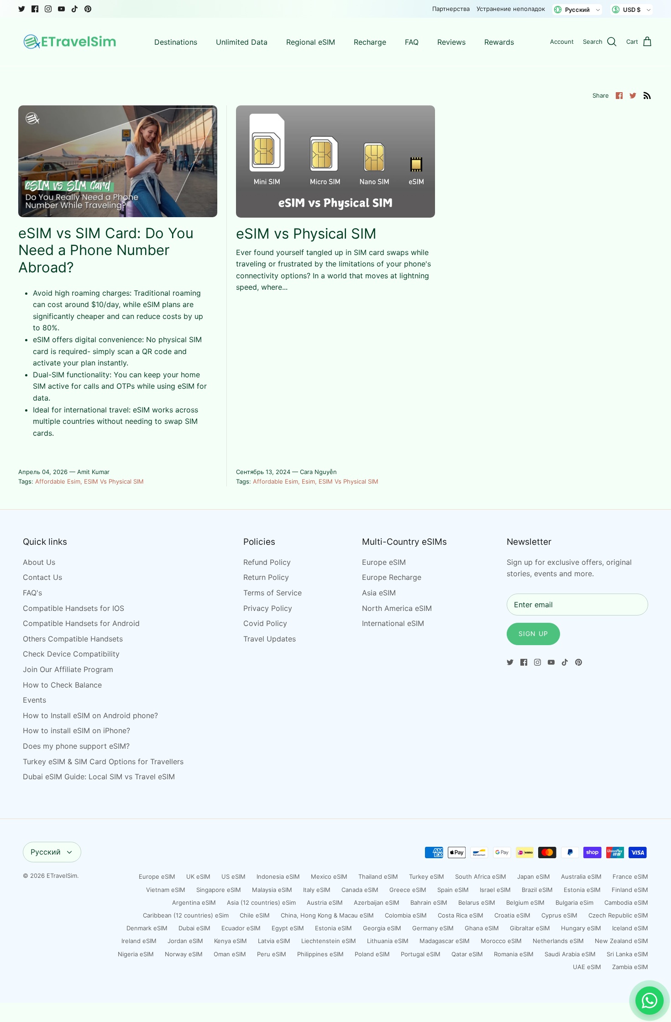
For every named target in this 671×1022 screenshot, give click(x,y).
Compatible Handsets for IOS (73, 608)
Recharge (370, 42)
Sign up (533, 633)
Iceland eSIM (630, 928)
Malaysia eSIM (272, 889)
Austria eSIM (325, 902)
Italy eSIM (316, 889)
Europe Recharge (391, 577)
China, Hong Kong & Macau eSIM (327, 915)
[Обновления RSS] (647, 95)
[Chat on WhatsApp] (649, 1000)
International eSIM (393, 623)
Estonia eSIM (582, 889)
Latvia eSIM (274, 940)
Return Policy (266, 577)
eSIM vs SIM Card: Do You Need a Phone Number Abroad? (106, 249)
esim (308, 481)
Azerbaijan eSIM (376, 902)
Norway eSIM (184, 954)
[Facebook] (34, 8)
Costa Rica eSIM (460, 915)
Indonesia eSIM (278, 876)
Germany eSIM (433, 928)
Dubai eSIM (194, 928)
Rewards (499, 42)
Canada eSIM (359, 889)
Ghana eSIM (482, 928)
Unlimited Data (241, 42)
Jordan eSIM (185, 940)
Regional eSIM (310, 42)
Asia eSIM (379, 592)
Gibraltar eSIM (530, 928)
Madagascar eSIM (444, 940)
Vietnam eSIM (165, 889)
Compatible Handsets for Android (81, 623)
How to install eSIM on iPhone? (76, 730)
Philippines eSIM (320, 954)
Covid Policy (265, 623)
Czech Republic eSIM (618, 915)
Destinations (175, 42)
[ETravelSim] (70, 42)
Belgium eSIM (525, 902)
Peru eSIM (271, 954)
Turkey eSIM (426, 876)
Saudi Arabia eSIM (570, 954)
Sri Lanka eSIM (627, 954)
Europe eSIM (384, 562)
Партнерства (451, 8)
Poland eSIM (372, 954)
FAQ (412, 42)
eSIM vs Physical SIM (114, 481)
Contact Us (42, 577)
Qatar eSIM (467, 954)
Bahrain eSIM (428, 902)
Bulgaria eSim (574, 902)
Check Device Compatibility (71, 653)
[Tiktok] (74, 8)
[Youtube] (61, 8)
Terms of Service (272, 592)
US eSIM (233, 876)
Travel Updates (269, 638)
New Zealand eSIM (621, 940)
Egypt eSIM (288, 928)
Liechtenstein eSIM (328, 940)
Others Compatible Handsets (73, 638)
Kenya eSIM (230, 940)
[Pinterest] (87, 8)
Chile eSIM (255, 915)
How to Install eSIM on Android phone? (90, 715)
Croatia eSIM (512, 915)
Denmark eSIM (147, 928)
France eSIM (630, 876)
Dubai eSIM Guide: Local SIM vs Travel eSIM (99, 776)
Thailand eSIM (378, 876)
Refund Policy (267, 562)
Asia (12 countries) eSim (261, 902)
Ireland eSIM (139, 940)
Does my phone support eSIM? (76, 746)
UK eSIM (198, 876)
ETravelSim (62, 875)
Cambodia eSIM (626, 902)
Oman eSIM (230, 954)
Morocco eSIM (501, 940)
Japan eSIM (533, 876)
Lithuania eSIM (388, 940)
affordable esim (57, 481)
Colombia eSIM (406, 915)
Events (34, 699)
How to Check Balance (62, 684)
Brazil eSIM (537, 889)
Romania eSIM (514, 954)
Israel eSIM (495, 889)
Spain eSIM (453, 889)
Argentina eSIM (194, 902)
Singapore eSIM (218, 889)
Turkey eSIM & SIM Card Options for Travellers (103, 761)
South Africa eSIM (480, 876)
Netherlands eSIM (558, 940)
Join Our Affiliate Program (68, 669)
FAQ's (32, 592)
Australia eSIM (581, 876)
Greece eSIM (407, 889)
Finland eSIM (630, 889)
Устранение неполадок (511, 8)
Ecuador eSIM (241, 928)
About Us (39, 562)
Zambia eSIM (630, 966)
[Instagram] (48, 8)
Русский (46, 851)
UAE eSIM (587, 966)
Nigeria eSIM (136, 954)
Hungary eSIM (581, 928)
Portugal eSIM (420, 954)
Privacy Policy (267, 608)
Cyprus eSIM (559, 915)
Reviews (451, 42)
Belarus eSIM (476, 902)
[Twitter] (21, 8)
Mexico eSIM (329, 876)
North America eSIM (397, 608)
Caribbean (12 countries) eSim (186, 915)
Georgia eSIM (382, 928)
